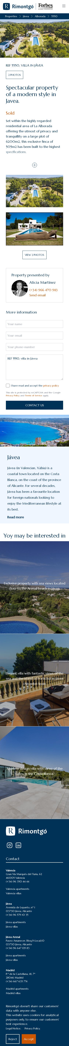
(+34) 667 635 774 (16, 981)
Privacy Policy (13, 395)
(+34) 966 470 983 (43, 290)
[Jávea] (34, 431)
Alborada (40, 16)
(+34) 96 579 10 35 (17, 914)
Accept (29, 1039)
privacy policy (51, 385)
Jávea (26, 16)
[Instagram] (9, 845)
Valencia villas (13, 893)
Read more (15, 517)
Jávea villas (12, 926)
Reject (12, 1039)
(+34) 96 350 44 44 (17, 881)
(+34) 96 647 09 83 (17, 948)
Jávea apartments (16, 922)
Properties (11, 16)
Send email (37, 295)
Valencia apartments (17, 889)
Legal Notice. (13, 1028)
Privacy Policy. (32, 1028)
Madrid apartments (17, 988)
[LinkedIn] (18, 845)
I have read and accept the (35, 385)
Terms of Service (33, 395)
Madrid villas (13, 993)
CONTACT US (34, 405)
